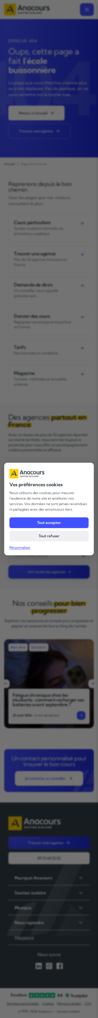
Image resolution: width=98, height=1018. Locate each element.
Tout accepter (49, 522)
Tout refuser (49, 536)
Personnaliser (19, 547)
